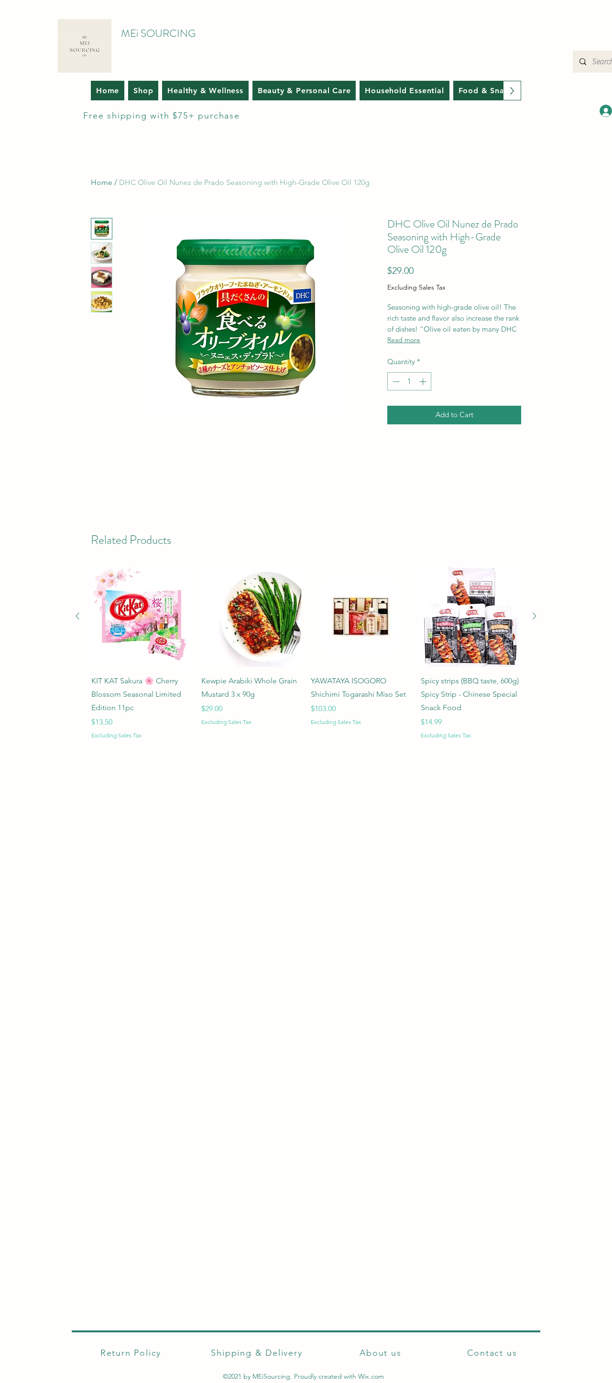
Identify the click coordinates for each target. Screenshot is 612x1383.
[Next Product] (534, 616)
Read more (403, 339)
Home (101, 182)
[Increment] (423, 381)
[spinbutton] (409, 381)
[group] (306, 653)
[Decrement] (395, 381)
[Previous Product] (77, 616)
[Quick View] (141, 616)
